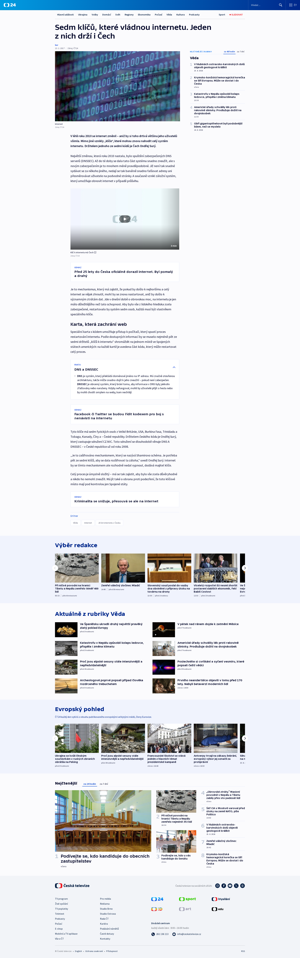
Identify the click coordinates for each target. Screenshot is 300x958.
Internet (88, 522)
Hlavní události (65, 14)
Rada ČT (104, 918)
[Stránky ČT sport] (187, 898)
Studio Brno (106, 908)
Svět (117, 14)
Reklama (105, 903)
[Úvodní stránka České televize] (72, 885)
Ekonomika (144, 14)
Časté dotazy (107, 933)
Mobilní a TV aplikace (66, 933)
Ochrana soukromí (94, 951)
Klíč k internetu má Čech (82, 252)
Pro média (105, 898)
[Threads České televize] (242, 885)
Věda (169, 14)
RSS (243, 951)
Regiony (129, 14)
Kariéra (104, 923)
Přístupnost (112, 951)
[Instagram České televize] (217, 885)
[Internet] (117, 86)
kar (56, 45)
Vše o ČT (59, 938)
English (78, 951)
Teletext (59, 913)
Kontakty (105, 938)
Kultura (180, 14)
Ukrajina (82, 14)
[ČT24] (10, 5)
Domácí (106, 14)
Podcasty (194, 14)
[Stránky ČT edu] (217, 908)
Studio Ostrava (108, 913)
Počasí (158, 14)
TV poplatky (61, 908)
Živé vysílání (61, 903)
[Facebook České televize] (223, 885)
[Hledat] (281, 5)
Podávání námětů (109, 928)
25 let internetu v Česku (109, 522)
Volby (95, 14)
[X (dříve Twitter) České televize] (236, 885)
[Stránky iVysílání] (221, 898)
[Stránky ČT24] (157, 898)
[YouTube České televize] (230, 885)
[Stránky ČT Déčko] (156, 908)
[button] (124, 219)
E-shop (59, 928)
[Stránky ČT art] (185, 908)
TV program (61, 898)
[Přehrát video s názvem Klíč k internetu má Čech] (124, 219)
